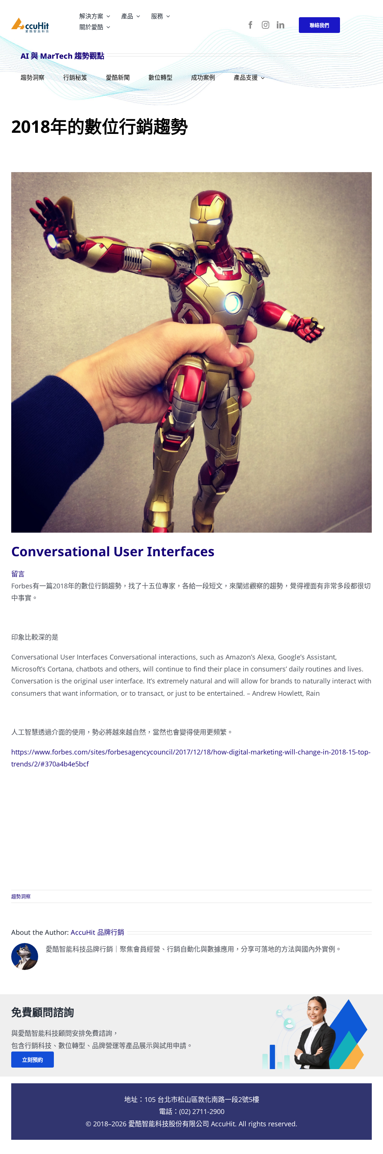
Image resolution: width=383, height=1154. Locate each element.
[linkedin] (280, 25)
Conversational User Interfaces (113, 551)
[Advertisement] (191, 830)
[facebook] (250, 25)
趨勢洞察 (21, 896)
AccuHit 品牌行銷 (97, 932)
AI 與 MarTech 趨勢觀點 (62, 56)
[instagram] (265, 25)
